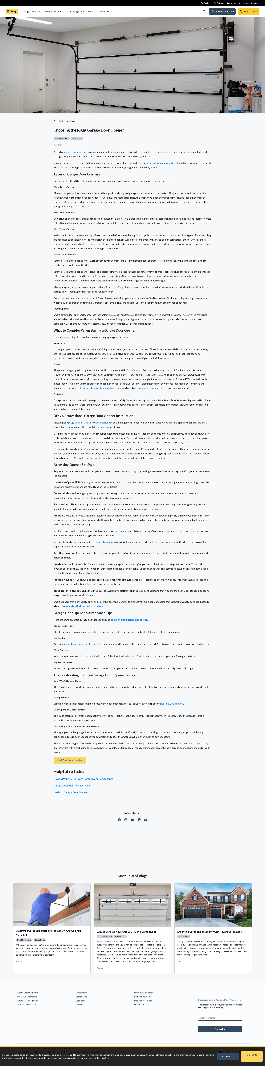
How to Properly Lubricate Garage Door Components (83, 778)
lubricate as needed (172, 703)
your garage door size (148, 388)
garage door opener (75, 152)
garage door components (160, 163)
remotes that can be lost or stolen (85, 606)
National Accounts (143, 1000)
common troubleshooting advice (129, 619)
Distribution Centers (144, 992)
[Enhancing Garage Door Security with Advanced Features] (213, 905)
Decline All (252, 1056)
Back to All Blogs (67, 121)
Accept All (228, 1056)
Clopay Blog (81, 996)
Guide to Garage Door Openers (71, 792)
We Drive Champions (27, 996)
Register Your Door (143, 996)
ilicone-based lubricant (76, 644)
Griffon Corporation (26, 1004)
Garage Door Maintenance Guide (72, 785)
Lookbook (81, 1000)
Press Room (81, 992)
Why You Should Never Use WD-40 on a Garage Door (126, 931)
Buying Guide (77, 11)
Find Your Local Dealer (69, 760)
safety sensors (106, 542)
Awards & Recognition (27, 1000)
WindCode (139, 1004)
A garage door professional (95, 388)
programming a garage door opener (88, 422)
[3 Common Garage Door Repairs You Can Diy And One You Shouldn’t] (51, 904)
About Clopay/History (27, 992)
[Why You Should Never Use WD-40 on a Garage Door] (132, 905)
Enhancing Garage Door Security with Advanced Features (209, 931)
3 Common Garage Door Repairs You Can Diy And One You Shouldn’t (48, 933)
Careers (79, 1004)
